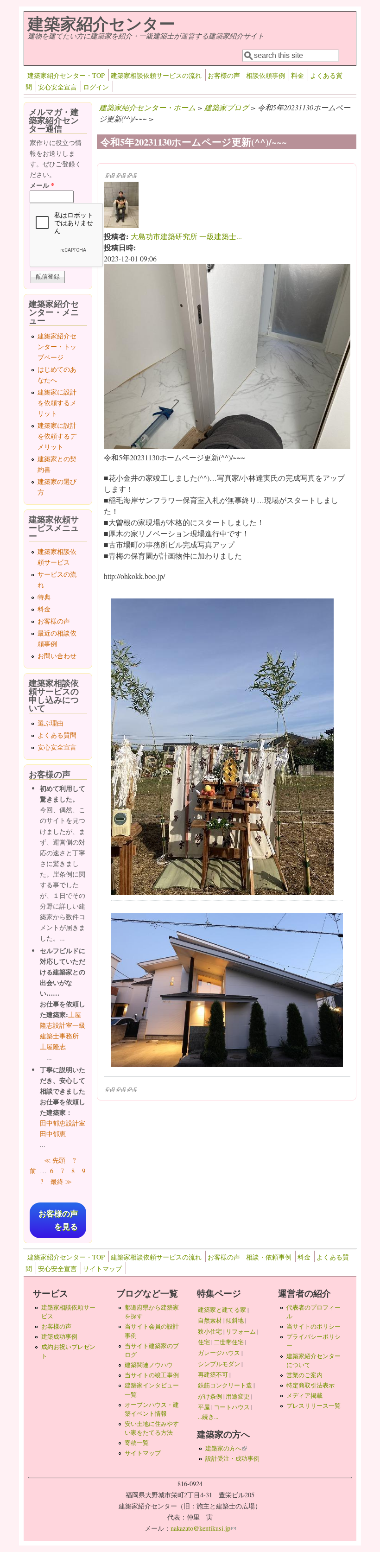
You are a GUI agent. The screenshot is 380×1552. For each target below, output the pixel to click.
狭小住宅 (210, 1331)
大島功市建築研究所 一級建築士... (186, 236)
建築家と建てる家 (222, 1309)
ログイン (96, 87)
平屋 (204, 1407)
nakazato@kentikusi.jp (203, 1528)
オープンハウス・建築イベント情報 (152, 1409)
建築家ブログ (226, 107)
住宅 (204, 1342)
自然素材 (210, 1320)
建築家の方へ (226, 1448)
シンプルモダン (219, 1364)
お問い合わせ (57, 655)
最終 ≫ (61, 1181)
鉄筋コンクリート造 (225, 1385)
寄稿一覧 (137, 1442)
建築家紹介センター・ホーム (147, 107)
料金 (297, 75)
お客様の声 (224, 75)
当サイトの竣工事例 (152, 1375)
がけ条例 (210, 1396)
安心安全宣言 (57, 87)
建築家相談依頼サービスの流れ (156, 75)
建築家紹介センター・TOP (66, 75)
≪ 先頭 (54, 1160)
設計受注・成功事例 (232, 1458)
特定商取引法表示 (310, 1385)
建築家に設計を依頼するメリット (57, 403)
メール (42, 185)
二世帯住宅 (229, 1342)
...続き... (208, 1416)
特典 (44, 596)
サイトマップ (102, 1268)
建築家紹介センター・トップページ (57, 346)
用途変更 (238, 1396)
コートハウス (232, 1407)
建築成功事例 (59, 1336)
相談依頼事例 (265, 75)
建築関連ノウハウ (149, 1365)
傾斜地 (235, 1320)
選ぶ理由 (50, 723)
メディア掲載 (304, 1395)
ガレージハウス (219, 1352)
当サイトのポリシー (313, 1326)
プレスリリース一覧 (313, 1405)
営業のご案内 (304, 1375)
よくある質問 (57, 735)
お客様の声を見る (58, 1220)
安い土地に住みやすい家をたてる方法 (152, 1428)
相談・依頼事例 (268, 1257)
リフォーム (241, 1331)
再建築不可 (213, 1374)
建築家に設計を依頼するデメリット (57, 436)
